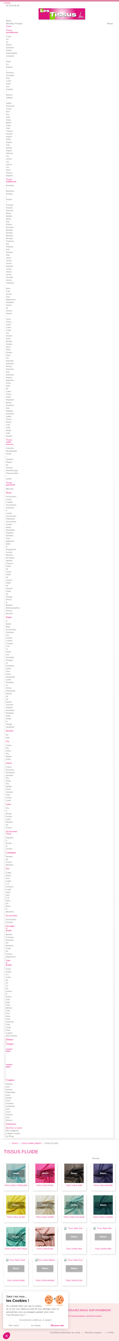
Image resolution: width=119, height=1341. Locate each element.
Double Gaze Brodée (9, 338)
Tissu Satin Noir (103, 1249)
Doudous (10, 940)
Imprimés (10, 361)
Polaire (9, 224)
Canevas (10, 937)
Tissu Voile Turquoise (15, 1185)
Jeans (8, 258)
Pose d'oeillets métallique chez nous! (10, 1106)
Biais (8, 627)
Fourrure (9, 211)
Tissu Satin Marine (44, 1280)
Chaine (9, 638)
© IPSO (110, 1333)
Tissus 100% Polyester (10, 397)
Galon (8, 668)
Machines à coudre (14, 1128)
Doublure (10, 48)
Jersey (9, 261)
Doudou (9, 208)
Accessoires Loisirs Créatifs (11, 499)
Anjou (8, 120)
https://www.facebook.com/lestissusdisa (83, 1316)
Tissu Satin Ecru (74, 1280)
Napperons (10, 957)
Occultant (10, 75)
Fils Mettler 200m (9, 756)
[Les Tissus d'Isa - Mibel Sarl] (62, 13)
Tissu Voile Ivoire (45, 1217)
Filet (8, 255)
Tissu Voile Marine (103, 1185)
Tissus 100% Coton (8, 325)
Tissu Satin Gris (74, 1249)
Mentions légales (94, 1333)
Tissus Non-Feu (8, 111)
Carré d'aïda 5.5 (8, 972)
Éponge (9, 230)
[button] (6, 1335)
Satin (8, 716)
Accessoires (11, 630)
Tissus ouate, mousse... (10, 442)
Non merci (14, 1325)
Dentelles (10, 657)
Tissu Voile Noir (74, 1185)
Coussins (10, 448)
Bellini (8, 123)
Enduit (8, 50)
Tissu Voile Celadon (74, 1217)
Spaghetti (10, 727)
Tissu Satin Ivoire (16, 1280)
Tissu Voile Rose (44, 1185)
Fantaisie (10, 632)
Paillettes (10, 302)
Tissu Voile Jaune (16, 1217)
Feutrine (9, 252)
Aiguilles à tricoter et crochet (9, 843)
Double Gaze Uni (9, 355)
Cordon (9, 641)
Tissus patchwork (10, 483)
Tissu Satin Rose (45, 1249)
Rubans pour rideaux (9, 1117)
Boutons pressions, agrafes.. (10, 558)
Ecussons (10, 770)
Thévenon (10, 106)
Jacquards (10, 677)
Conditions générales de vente (65, 1333)
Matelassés (11, 300)
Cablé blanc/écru (8, 875)
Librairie (9, 792)
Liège (8, 125)
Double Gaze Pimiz (9, 347)
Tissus (14, 1143)
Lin (7, 64)
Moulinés (10, 912)
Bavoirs (9, 934)
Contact (7, 3)
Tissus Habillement (31, 1143)
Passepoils (10, 691)
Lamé (8, 680)
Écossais (10, 227)
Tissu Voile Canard (103, 1217)
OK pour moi (57, 1325)
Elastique (10, 713)
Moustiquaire (11, 451)
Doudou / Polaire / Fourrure (9, 199)
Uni (7, 635)
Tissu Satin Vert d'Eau (16, 1249)
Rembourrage (12, 470)
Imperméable (11, 53)
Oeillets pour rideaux (9, 1087)
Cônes (9, 745)
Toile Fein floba (8, 1013)
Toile (8, 117)
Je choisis (35, 1325)
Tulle (8, 425)
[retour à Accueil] (6, 1143)
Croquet (9, 643)
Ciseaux (9, 563)
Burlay (8, 403)
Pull (7, 249)
